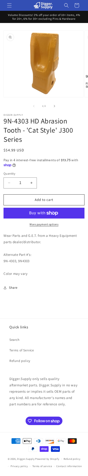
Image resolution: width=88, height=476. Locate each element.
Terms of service (42, 466)
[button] (9, 5)
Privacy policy (19, 466)
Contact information (69, 466)
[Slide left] (34, 106)
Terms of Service (21, 350)
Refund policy (19, 361)
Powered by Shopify (47, 459)
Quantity (9, 174)
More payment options (44, 224)
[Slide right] (54, 106)
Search (14, 340)
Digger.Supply (25, 459)
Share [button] (13, 287)
